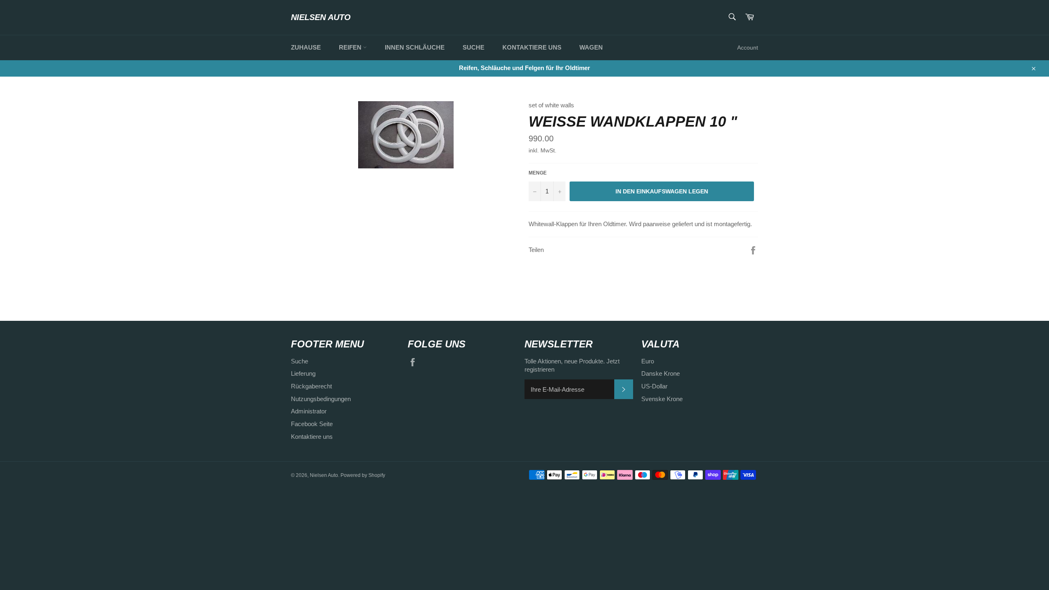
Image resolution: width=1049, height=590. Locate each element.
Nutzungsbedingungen (321, 398)
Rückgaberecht (311, 386)
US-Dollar (654, 386)
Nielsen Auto (321, 17)
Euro (647, 361)
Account (747, 47)
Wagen (591, 47)
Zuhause (306, 47)
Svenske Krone (662, 398)
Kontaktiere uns (531, 47)
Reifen (351, 47)
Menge (538, 173)
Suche (473, 47)
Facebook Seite (312, 423)
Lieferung (303, 373)
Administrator (309, 411)
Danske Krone (660, 373)
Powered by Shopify (363, 475)
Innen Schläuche (415, 47)
